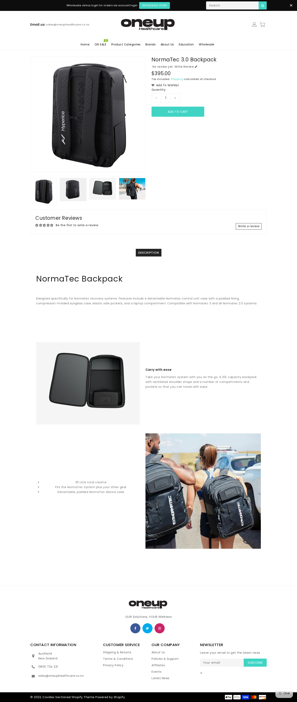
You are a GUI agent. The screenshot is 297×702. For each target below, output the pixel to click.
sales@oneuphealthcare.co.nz (61, 676)
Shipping (177, 79)
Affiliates (158, 665)
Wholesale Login (154, 5)
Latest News (161, 678)
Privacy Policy (113, 665)
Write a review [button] (248, 226)
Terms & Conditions (118, 659)
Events (156, 672)
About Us (158, 652)
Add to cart (178, 112)
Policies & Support (165, 659)
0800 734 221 (48, 667)
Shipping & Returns (117, 652)
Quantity (158, 89)
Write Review (184, 67)
